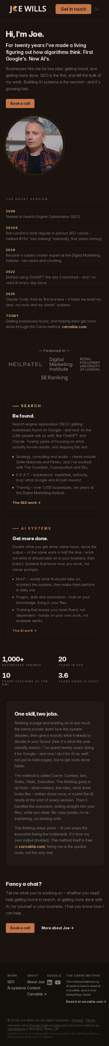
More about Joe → (58, 928)
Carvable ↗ (37, 994)
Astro (57, 1025)
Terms (90, 1020)
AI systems (16, 988)
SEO (10, 982)
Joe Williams (16, 1029)
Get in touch (73, 9)
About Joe (36, 982)
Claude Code (38, 1025)
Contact (33, 988)
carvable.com (74, 327)
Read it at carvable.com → (84, 1002)
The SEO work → (26, 502)
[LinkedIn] (49, 982)
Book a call (20, 103)
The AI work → (24, 630)
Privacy (77, 1020)
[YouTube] (58, 982)
